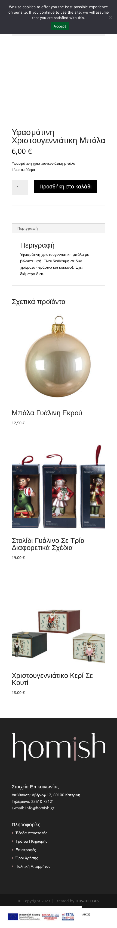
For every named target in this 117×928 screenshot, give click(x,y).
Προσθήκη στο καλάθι (65, 186)
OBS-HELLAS (87, 900)
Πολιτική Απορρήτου (33, 866)
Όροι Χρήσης (27, 857)
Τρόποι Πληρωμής (31, 841)
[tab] (58, 228)
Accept (60, 26)
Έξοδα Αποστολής (31, 832)
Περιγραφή (27, 228)
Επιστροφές (26, 849)
